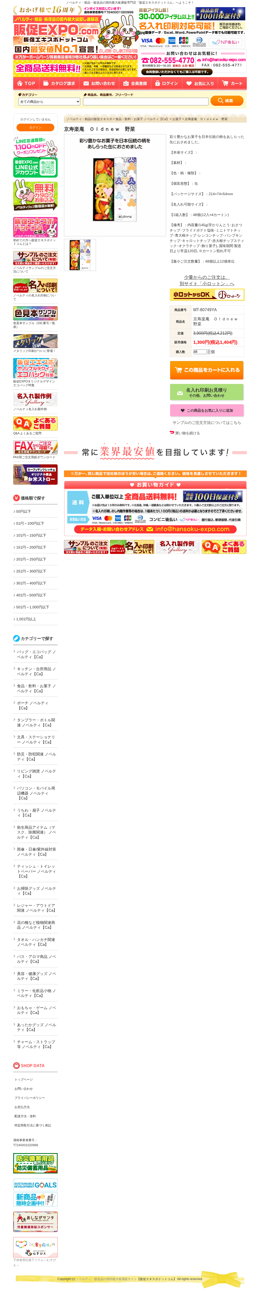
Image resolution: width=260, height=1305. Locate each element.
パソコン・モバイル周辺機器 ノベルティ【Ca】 (36, 793)
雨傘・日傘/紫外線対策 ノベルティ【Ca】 (36, 851)
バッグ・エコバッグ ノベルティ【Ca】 (36, 654)
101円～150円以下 (31, 535)
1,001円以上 (26, 619)
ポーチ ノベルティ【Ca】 (32, 705)
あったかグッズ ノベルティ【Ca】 (36, 1027)
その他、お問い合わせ (206, 392)
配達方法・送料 (25, 1116)
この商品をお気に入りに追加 (209, 410)
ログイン (35, 127)
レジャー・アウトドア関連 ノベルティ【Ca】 (37, 908)
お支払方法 (22, 1107)
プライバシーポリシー (29, 1098)
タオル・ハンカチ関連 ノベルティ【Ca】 (36, 942)
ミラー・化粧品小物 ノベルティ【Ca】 (36, 993)
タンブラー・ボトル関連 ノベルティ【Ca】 (36, 722)
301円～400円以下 (31, 583)
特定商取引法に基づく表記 (32, 1125)
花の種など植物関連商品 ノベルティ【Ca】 (36, 925)
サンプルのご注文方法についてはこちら (207, 422)
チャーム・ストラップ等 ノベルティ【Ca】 (36, 1044)
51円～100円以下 (30, 523)
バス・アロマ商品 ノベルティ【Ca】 (36, 959)
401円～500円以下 (31, 595)
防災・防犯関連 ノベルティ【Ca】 (36, 756)
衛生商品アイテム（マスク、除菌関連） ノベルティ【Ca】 (36, 832)
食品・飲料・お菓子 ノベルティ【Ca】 (36, 688)
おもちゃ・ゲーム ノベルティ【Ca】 (36, 1010)
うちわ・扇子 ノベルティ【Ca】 (36, 813)
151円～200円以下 (31, 547)
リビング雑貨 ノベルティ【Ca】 (36, 773)
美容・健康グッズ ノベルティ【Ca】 (36, 976)
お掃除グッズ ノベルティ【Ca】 (36, 891)
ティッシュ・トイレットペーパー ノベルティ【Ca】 (36, 871)
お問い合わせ (23, 1089)
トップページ (23, 1079)
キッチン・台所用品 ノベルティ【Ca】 (36, 671)
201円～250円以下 (31, 559)
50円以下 (23, 511)
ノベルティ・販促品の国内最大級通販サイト (106, 1279)
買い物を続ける (187, 433)
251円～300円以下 (31, 571)
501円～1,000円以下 (32, 607)
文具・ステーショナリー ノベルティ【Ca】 (36, 739)
